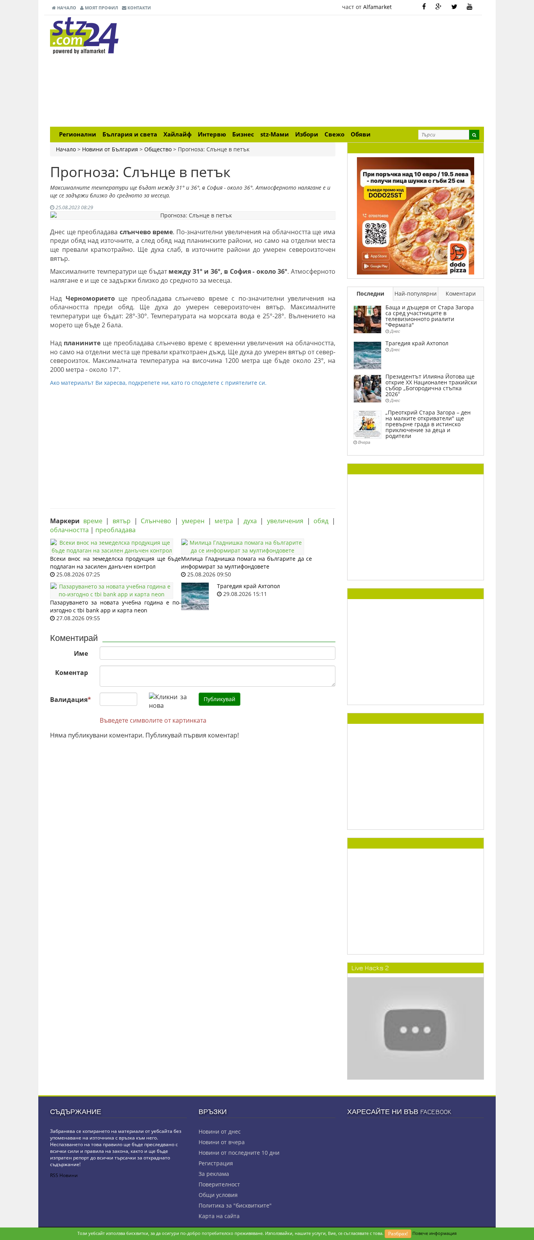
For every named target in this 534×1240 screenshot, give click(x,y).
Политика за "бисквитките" (235, 1205)
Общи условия (218, 1195)
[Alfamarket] (415, 215)
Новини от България (110, 149)
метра (224, 521)
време (92, 521)
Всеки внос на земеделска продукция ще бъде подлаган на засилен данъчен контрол (115, 562)
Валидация (70, 699)
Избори (306, 134)
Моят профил (101, 8)
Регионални (77, 134)
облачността (69, 530)
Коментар (71, 672)
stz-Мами (274, 134)
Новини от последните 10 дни (239, 1152)
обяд (321, 521)
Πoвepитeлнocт (219, 1184)
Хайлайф (177, 134)
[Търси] (474, 135)
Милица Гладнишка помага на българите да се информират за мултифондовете (246, 562)
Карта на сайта (219, 1216)
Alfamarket (377, 7)
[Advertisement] (341, 72)
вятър (122, 521)
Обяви (361, 134)
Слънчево (156, 521)
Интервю (212, 134)
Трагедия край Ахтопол (248, 586)
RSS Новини (64, 1175)
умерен (193, 521)
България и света (129, 134)
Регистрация (216, 1163)
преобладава (115, 530)
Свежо (334, 134)
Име (81, 653)
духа (250, 521)
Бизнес (243, 134)
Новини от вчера (222, 1142)
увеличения (285, 521)
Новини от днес (220, 1131)
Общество (158, 149)
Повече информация (434, 1233)
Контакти (138, 8)
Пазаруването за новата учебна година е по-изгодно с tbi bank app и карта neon (115, 606)
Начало (66, 8)
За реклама (214, 1173)
